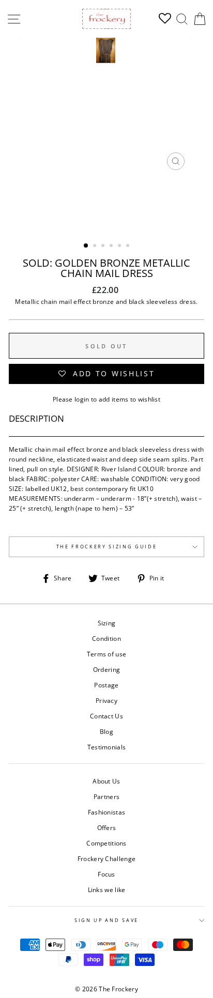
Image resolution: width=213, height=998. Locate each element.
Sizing (107, 623)
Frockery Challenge (106, 858)
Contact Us (106, 716)
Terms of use (107, 654)
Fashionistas (107, 812)
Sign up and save (106, 920)
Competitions (106, 843)
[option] (106, 106)
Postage (106, 685)
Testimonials (106, 747)
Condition (106, 638)
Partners (106, 796)
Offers (106, 827)
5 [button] (120, 246)
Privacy (106, 700)
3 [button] (103, 246)
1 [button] (86, 246)
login (81, 399)
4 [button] (112, 246)
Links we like (107, 889)
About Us (106, 781)
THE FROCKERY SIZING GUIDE (106, 546)
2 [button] (95, 246)
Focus (106, 874)
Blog (106, 731)
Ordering (106, 669)
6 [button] (128, 246)
